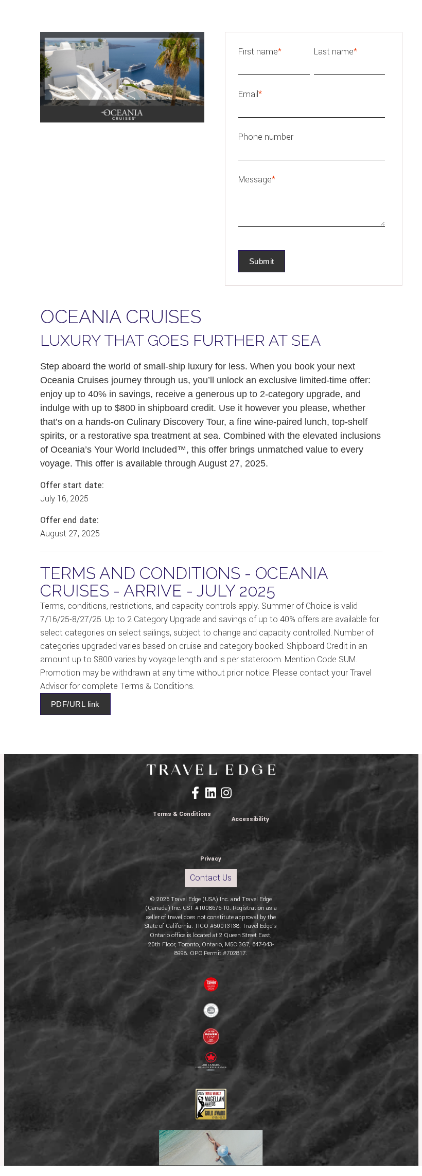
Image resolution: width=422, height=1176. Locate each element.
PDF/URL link (75, 704)
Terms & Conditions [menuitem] (182, 814)
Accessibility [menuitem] (250, 819)
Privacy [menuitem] (210, 858)
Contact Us (211, 878)
